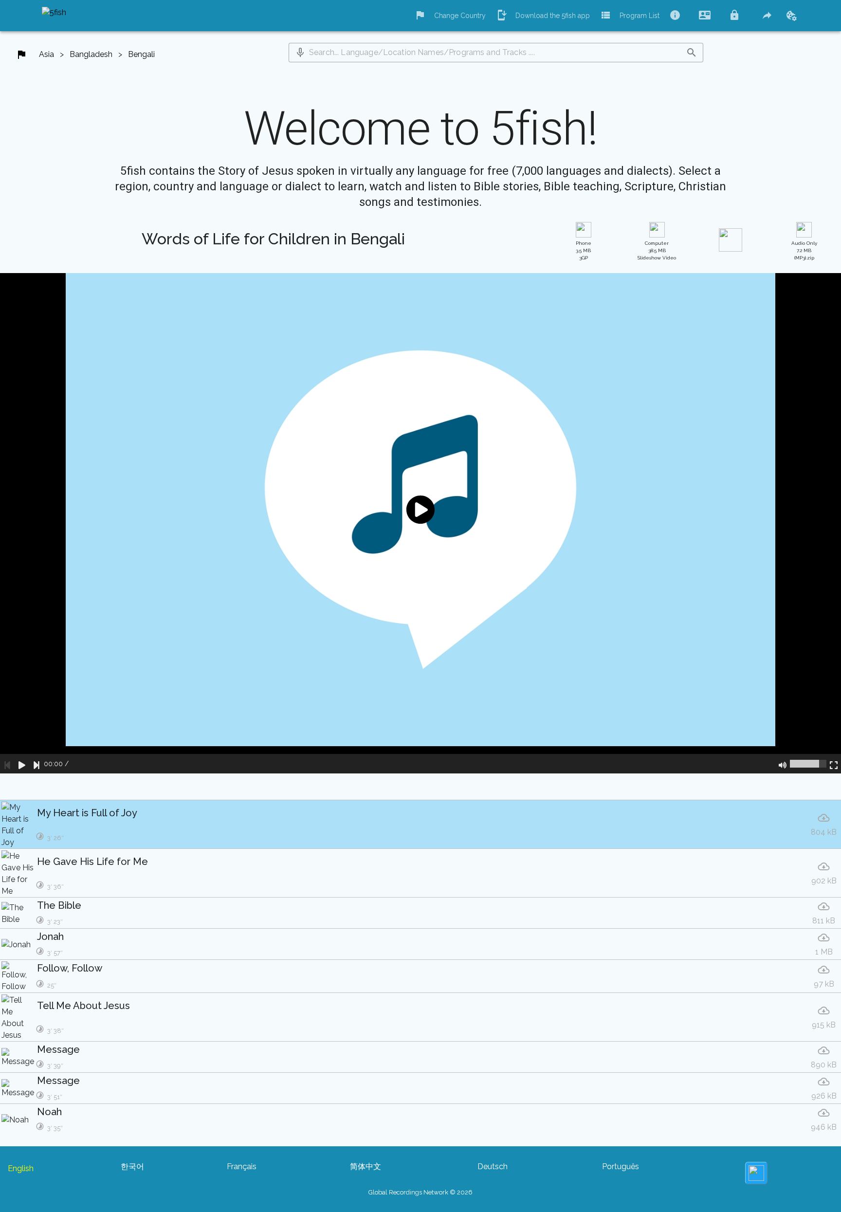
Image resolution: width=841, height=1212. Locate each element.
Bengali (141, 54)
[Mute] (782, 763)
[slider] (808, 764)
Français (241, 1166)
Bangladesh (91, 54)
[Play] (22, 763)
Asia (46, 54)
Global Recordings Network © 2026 (420, 1192)
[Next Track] (36, 763)
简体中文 (365, 1166)
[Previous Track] (7, 763)
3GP (583, 250)
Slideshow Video (657, 250)
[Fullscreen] (833, 763)
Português (620, 1166)
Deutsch (492, 1166)
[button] (300, 52)
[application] (420, 523)
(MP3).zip (804, 250)
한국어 (132, 1166)
